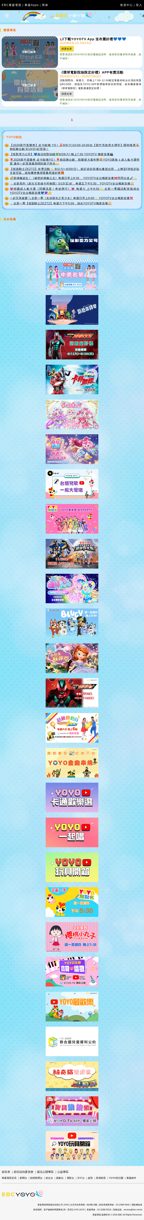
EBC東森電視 (11, 5)
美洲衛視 (101, 1177)
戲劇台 (60, 1177)
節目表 (6, 1171)
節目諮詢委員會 (23, 1171)
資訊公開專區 (45, 1171)
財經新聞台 (36, 1177)
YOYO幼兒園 (116, 1177)
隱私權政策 (137, 1205)
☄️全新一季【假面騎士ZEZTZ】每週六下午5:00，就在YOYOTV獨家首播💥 (61, 203)
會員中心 (126, 5)
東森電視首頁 (9, 1177)
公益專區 (62, 1171)
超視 (90, 1177)
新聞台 (23, 1177)
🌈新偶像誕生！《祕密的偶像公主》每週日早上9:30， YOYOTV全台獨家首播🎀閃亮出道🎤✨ (73, 178)
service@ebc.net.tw (133, 1209)
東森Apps (32, 5)
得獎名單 (66, 48)
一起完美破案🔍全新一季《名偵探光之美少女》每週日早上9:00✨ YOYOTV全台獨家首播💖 (71, 198)
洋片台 (81, 1177)
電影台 (70, 1177)
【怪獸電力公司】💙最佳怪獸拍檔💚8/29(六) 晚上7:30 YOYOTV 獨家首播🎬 (61, 154)
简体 (45, 5)
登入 (139, 5)
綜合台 (49, 1177)
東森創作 (131, 1177)
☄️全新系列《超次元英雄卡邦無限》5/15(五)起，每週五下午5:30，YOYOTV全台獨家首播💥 (72, 183)
